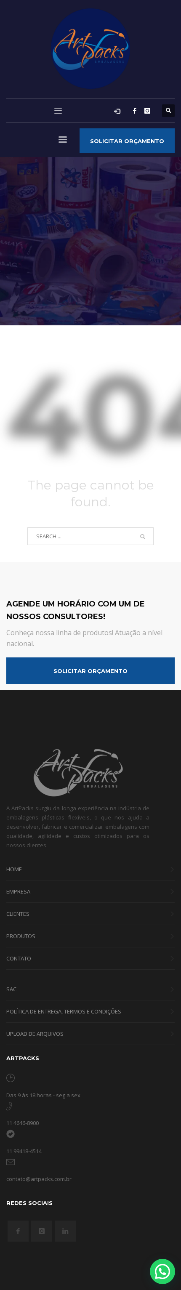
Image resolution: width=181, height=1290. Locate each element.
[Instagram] (147, 110)
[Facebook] (134, 110)
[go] (143, 536)
